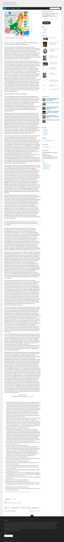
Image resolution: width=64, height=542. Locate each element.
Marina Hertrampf (53, 526)
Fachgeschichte (6, 524)
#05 (9, 507)
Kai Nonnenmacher (12, 40)
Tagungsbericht (47, 528)
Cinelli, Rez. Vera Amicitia (52, 37)
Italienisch (45, 131)
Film (25, 524)
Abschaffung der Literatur (20, 522)
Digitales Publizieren (43, 522)
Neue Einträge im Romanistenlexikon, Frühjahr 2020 (53, 57)
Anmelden (45, 163)
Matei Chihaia (6, 528)
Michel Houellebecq (12, 528)
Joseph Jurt (26, 526)
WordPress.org (46, 168)
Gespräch (12, 526)
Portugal (23, 507)
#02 (7, 522)
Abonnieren (46, 22)
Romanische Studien (9, 3)
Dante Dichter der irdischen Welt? (54, 89)
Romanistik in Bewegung (11, 511)
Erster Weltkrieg (55, 522)
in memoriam (21, 526)
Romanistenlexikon (41, 528)
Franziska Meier (40, 524)
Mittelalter (17, 528)
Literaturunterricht (39, 526)
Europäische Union (16, 507)
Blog (9, 8)
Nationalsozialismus (22, 528)
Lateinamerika (33, 526)
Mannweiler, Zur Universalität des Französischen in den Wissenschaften (54, 50)
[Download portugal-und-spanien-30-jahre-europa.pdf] (11, 499)
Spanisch (25, 40)
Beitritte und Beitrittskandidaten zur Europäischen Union (18, 491)
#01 (5, 522)
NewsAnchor (17, 540)
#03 (10, 522)
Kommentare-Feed (47, 167)
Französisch (45, 129)
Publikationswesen (35, 528)
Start (5, 8)
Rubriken (13, 8)
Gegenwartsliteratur (7, 526)
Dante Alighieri (38, 522)
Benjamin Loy (33, 522)
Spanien (28, 507)
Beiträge (18, 40)
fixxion (28, 524)
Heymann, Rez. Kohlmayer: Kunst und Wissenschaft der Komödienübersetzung (54, 43)
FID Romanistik (21, 524)
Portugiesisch (22, 40)
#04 (12, 522)
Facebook (45, 30)
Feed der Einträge (46, 165)
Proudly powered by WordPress (8, 540)
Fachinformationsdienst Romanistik (14, 524)
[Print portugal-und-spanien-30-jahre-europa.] (15, 499)
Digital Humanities (50, 522)
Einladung (55, 158)
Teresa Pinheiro (35, 507)
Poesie (31, 528)
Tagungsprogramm (52, 528)
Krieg (29, 526)
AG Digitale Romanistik (27, 522)
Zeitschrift (45, 29)
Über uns (18, 8)
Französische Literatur (46, 524)
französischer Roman (52, 524)
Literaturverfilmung (44, 526)
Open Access (27, 528)
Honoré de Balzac (17, 526)
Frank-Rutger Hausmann (34, 524)
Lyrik (49, 526)
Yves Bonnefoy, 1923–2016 (34, 511)
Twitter (44, 32)
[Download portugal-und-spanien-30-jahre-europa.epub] (13, 499)
